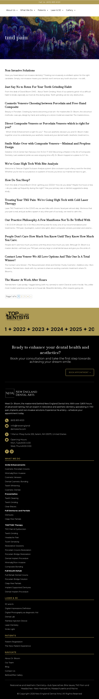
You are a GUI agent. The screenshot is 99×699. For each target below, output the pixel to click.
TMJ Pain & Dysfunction (15, 529)
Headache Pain (12, 537)
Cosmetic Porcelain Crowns (17, 469)
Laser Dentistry (11, 625)
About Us (10, 10)
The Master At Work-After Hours (26, 280)
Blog (7, 667)
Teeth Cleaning (11, 498)
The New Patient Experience (18, 646)
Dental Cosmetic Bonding (16, 481)
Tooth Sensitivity (12, 542)
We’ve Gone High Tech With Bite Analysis (31, 163)
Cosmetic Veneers (13, 477)
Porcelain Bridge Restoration (18, 554)
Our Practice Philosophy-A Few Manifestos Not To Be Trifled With (47, 220)
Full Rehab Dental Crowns (16, 575)
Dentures (9, 515)
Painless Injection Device (16, 621)
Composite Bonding (14, 567)
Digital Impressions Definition (18, 608)
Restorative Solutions (14, 546)
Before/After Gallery (14, 675)
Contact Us (10, 671)
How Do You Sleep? (17, 180)
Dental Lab (10, 617)
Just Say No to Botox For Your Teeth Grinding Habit (38, 87)
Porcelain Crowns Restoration (18, 550)
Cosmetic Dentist (13, 490)
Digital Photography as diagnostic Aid (21, 612)
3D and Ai (9, 604)
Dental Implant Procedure (16, 558)
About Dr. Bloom (12, 658)
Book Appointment (80, 372)
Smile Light (10, 629)
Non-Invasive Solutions (20, 70)
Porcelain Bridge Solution (16, 579)
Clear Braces (10, 506)
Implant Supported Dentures (18, 587)
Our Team (9, 662)
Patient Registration (14, 642)
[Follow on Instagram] (12, 451)
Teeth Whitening (12, 485)
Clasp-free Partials (13, 519)
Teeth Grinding (11, 502)
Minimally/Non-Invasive (15, 473)
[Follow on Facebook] (7, 451)
